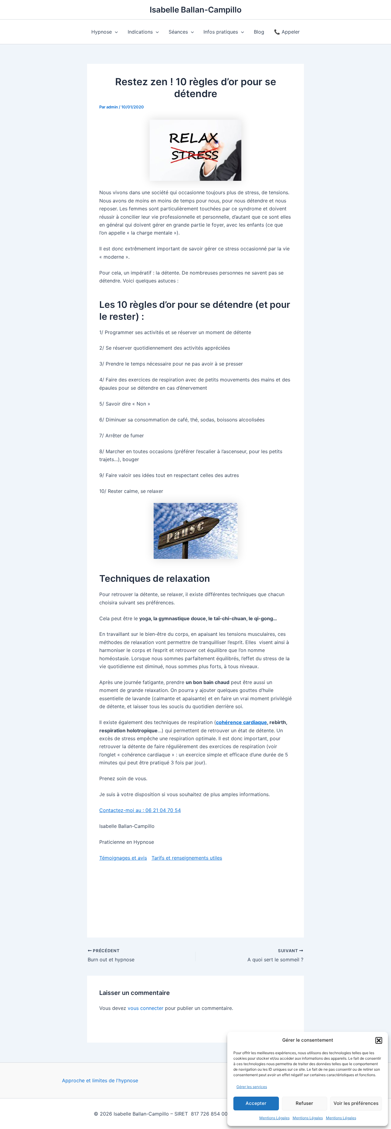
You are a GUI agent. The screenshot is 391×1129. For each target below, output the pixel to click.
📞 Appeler (287, 32)
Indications (140, 32)
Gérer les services (251, 1086)
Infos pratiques (220, 32)
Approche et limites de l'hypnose (100, 1080)
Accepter (256, 1103)
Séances (178, 32)
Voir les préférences (356, 1103)
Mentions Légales (274, 1118)
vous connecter (145, 1008)
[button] (379, 1040)
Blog (259, 32)
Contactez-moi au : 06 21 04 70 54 (140, 810)
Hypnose (101, 32)
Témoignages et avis (123, 858)
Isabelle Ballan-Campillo (196, 9)
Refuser (304, 1103)
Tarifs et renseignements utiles (187, 858)
